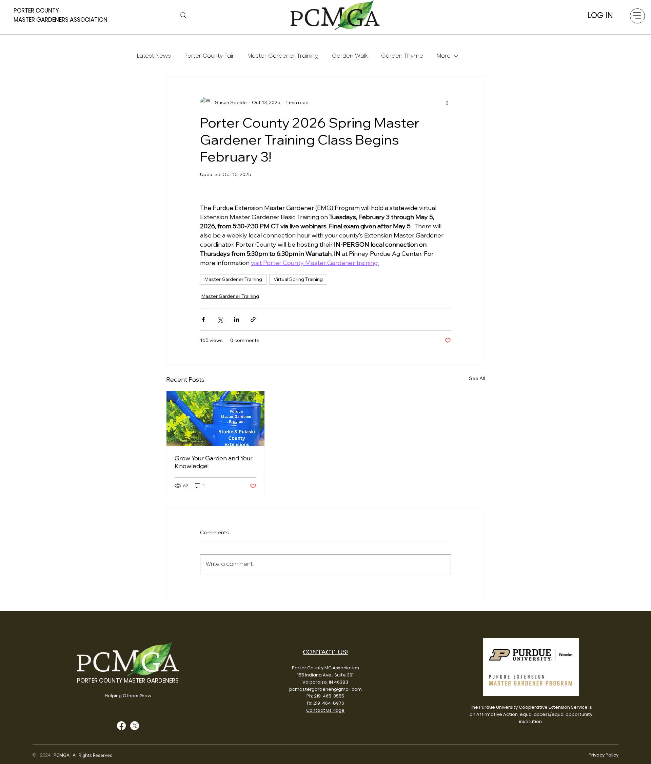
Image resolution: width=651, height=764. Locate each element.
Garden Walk (350, 56)
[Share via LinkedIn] (236, 319)
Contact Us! (325, 651)
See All (477, 378)
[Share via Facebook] (203, 319)
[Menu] (637, 15)
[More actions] (447, 102)
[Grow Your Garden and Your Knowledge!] (215, 418)
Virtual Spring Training (298, 279)
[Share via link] (253, 319)
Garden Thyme (402, 56)
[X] (134, 725)
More (444, 56)
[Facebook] (121, 725)
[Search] (183, 15)
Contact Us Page (325, 710)
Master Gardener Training (283, 56)
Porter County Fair (209, 56)
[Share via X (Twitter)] (220, 319)
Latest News (154, 56)
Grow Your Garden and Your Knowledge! (214, 462)
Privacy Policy (603, 755)
